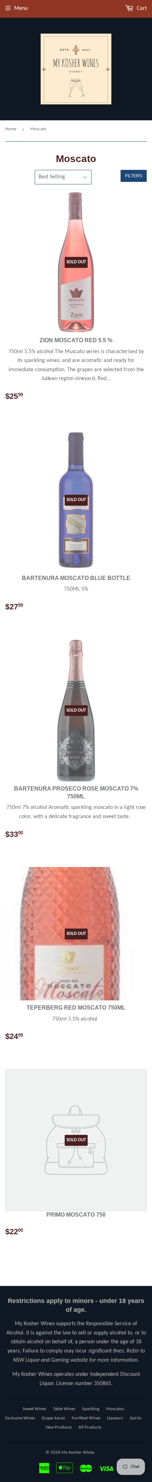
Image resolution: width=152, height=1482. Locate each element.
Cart (141, 8)
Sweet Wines (34, 1409)
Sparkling (90, 1409)
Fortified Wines (86, 1418)
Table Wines (64, 1409)
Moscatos (115, 1409)
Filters (133, 175)
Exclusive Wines (20, 1418)
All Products (89, 1427)
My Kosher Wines (78, 1452)
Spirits (135, 1418)
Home (10, 129)
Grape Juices (53, 1418)
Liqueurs (115, 1418)
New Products (59, 1427)
